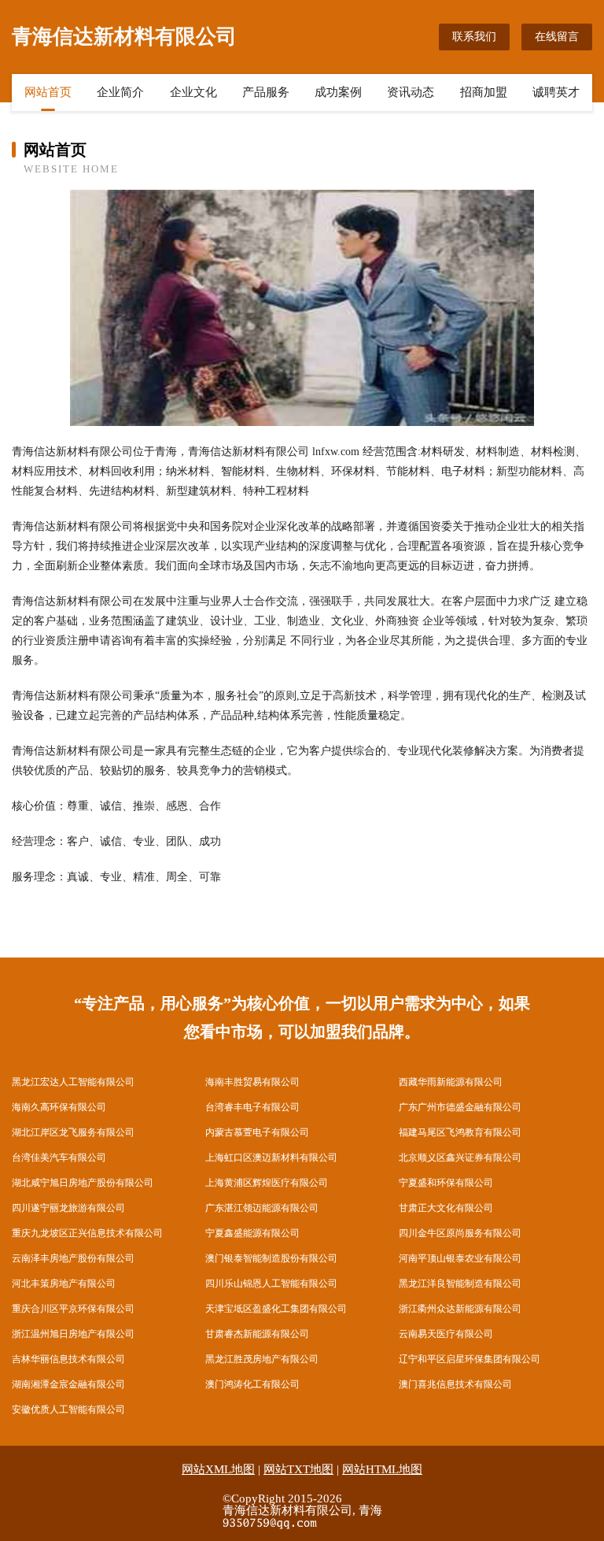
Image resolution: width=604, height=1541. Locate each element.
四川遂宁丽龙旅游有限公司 (68, 1207)
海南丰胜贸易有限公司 (252, 1081)
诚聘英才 (556, 92)
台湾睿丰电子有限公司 (252, 1107)
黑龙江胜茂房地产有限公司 (262, 1359)
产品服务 (265, 92)
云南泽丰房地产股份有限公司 (73, 1258)
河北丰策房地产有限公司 (64, 1283)
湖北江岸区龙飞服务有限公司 (73, 1132)
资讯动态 (410, 92)
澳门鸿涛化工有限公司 (252, 1384)
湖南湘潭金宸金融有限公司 (68, 1384)
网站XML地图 (218, 1469)
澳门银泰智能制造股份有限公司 (271, 1258)
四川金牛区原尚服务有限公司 (460, 1233)
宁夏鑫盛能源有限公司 (252, 1233)
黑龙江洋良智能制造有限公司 (460, 1283)
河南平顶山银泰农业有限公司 (460, 1258)
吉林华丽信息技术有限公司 (68, 1359)
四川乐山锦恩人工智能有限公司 (271, 1283)
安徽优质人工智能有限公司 (68, 1409)
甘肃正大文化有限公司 (446, 1207)
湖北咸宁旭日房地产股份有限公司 (82, 1182)
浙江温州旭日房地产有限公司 (73, 1333)
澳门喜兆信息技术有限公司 (455, 1384)
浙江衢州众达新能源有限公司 (460, 1308)
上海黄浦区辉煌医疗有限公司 (266, 1182)
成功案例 (338, 92)
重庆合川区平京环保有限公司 (73, 1308)
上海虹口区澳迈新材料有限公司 (271, 1157)
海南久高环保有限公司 (59, 1107)
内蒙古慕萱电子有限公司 (257, 1132)
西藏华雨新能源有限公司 (451, 1081)
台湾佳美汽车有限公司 (59, 1157)
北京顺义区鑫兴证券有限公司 (460, 1157)
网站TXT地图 (298, 1469)
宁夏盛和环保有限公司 (446, 1182)
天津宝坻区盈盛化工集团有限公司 (276, 1308)
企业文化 (193, 92)
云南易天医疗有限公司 (446, 1333)
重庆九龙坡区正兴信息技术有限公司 (87, 1233)
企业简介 (120, 92)
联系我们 (474, 37)
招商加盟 (483, 92)
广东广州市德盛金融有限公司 (460, 1107)
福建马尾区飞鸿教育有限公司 (460, 1132)
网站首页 (48, 92)
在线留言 (557, 37)
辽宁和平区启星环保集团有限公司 (469, 1359)
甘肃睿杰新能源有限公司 (257, 1333)
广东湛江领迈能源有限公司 (262, 1207)
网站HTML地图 (382, 1469)
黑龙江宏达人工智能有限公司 (73, 1081)
